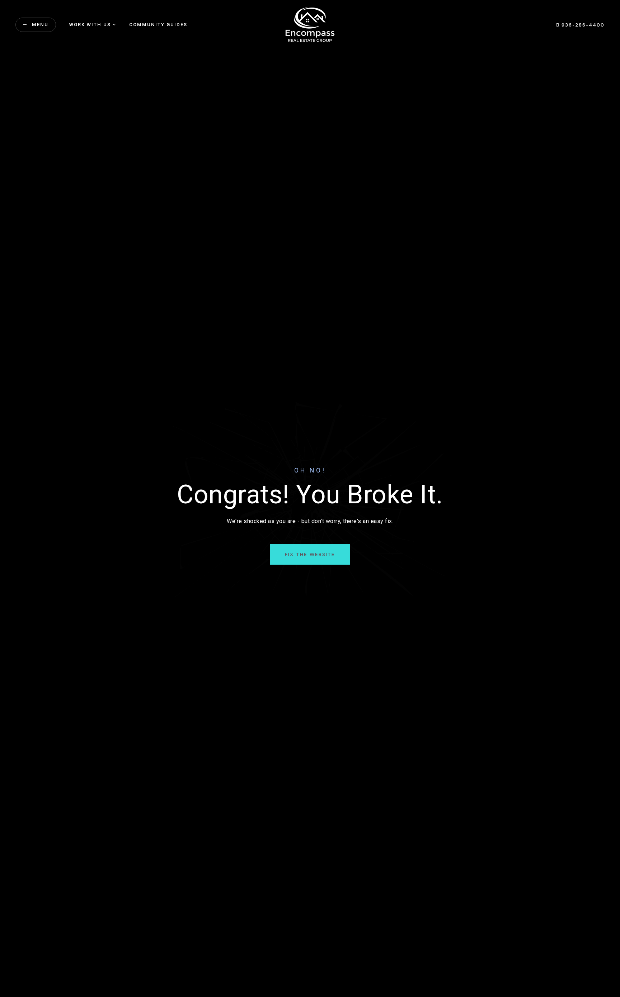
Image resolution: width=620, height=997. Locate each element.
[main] (310, 498)
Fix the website (310, 554)
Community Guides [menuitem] (158, 24)
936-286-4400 (582, 25)
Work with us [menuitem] (90, 24)
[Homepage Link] (310, 24)
